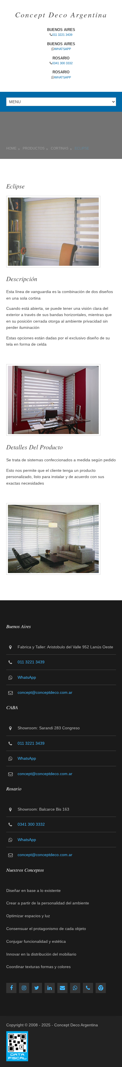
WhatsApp (62, 49)
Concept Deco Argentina (61, 14)
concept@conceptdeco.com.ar (45, 692)
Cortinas (59, 148)
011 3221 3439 (62, 34)
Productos (34, 148)
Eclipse (82, 148)
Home (11, 148)
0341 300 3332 (62, 63)
